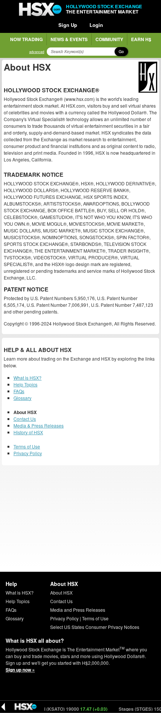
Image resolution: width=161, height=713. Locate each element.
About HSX (61, 592)
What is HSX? (27, 377)
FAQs (18, 391)
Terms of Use (26, 446)
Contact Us (24, 419)
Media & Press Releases (38, 425)
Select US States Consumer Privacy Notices (94, 627)
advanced (36, 51)
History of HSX (28, 432)
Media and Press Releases (77, 609)
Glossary (22, 398)
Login (96, 24)
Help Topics (25, 384)
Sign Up (67, 24)
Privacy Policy (27, 453)
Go (121, 51)
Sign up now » (20, 669)
